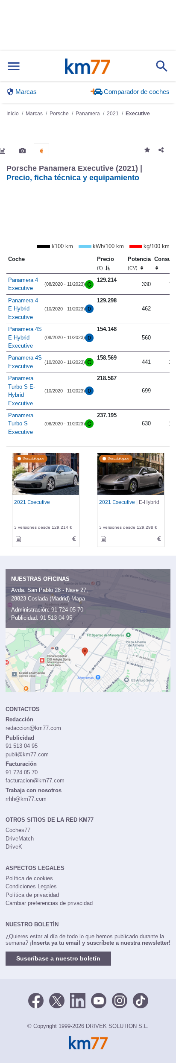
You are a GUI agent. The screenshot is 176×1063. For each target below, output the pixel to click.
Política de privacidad (32, 895)
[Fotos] (22, 150)
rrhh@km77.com (26, 799)
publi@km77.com (27, 754)
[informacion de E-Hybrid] (103, 539)
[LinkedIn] (77, 999)
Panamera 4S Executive (25, 361)
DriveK (14, 846)
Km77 (87, 66)
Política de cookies (29, 878)
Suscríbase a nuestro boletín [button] (58, 958)
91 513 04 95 (56, 618)
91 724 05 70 (67, 609)
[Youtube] (98, 999)
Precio (105, 263)
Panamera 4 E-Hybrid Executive (23, 308)
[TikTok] (140, 999)
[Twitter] (57, 999)
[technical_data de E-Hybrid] (159, 539)
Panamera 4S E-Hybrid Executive (25, 337)
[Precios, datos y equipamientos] (41, 151)
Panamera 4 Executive (23, 284)
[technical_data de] (74, 539)
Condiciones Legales (31, 886)
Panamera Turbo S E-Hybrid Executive (21, 391)
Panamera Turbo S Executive (20, 423)
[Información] (2, 150)
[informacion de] (18, 539)
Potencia (139, 263)
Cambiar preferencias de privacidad (49, 903)
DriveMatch (20, 838)
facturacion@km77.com (35, 780)
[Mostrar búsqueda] (162, 66)
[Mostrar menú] (13, 66)
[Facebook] (36, 999)
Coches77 (18, 830)
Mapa (78, 598)
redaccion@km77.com (33, 728)
